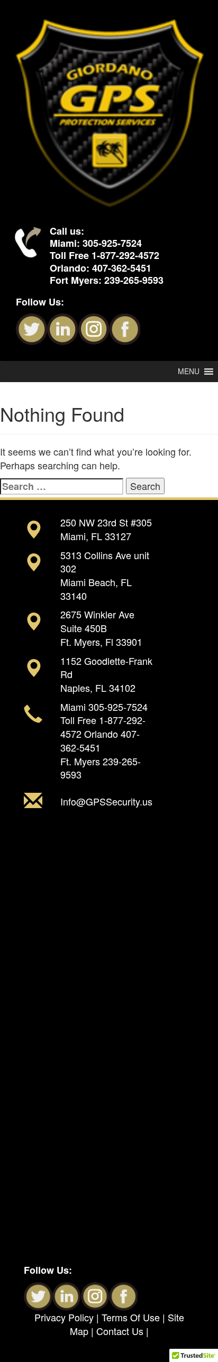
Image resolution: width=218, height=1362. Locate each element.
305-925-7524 (112, 243)
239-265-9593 (134, 280)
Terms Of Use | (135, 1317)
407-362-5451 (121, 268)
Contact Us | (122, 1331)
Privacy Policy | (68, 1317)
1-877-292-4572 (125, 255)
